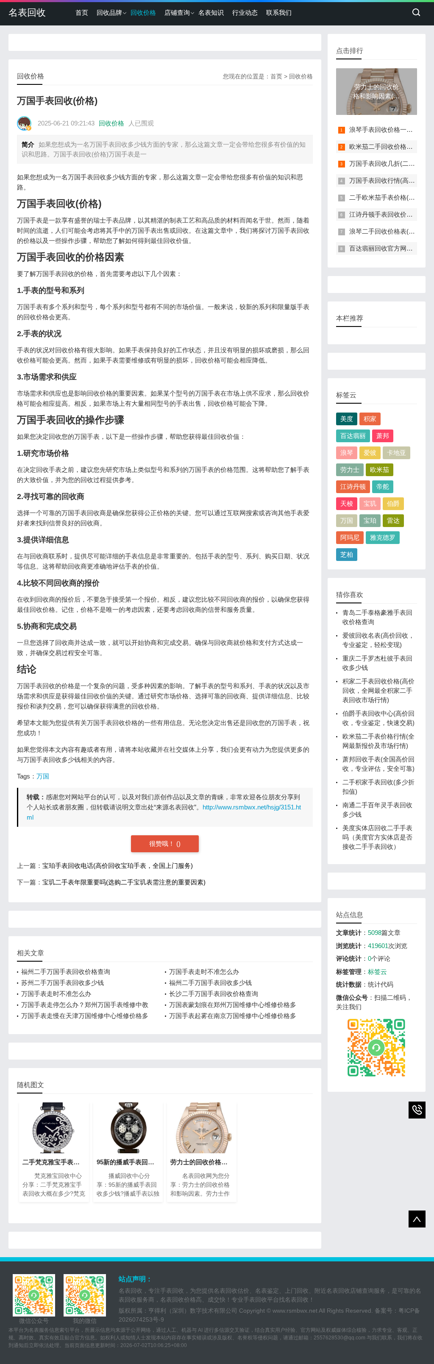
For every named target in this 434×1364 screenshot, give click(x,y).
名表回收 (27, 12)
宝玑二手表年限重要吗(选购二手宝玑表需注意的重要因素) (124, 882)
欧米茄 (379, 469)
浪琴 (346, 452)
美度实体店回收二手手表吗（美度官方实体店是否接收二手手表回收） (377, 837)
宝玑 (370, 503)
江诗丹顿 (353, 486)
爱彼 (370, 452)
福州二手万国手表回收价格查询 (65, 971)
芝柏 (346, 554)
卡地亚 (396, 452)
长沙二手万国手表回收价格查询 (213, 993)
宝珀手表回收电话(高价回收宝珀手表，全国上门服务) (117, 865)
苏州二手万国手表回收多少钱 (62, 982)
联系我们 (279, 12)
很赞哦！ (162, 843)
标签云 (377, 971)
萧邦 (382, 435)
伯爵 (393, 503)
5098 (374, 932)
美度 (346, 418)
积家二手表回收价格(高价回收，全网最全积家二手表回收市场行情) (378, 690)
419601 (378, 945)
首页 (81, 12)
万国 (42, 776)
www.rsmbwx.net (295, 1310)
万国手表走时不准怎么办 (204, 971)
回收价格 (143, 12)
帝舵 (382, 486)
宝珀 (370, 520)
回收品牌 (109, 12)
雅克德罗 (382, 537)
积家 (370, 418)
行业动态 (245, 12)
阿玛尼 (349, 537)
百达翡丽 (353, 435)
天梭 (346, 503)
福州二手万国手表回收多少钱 (210, 982)
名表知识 (211, 12)
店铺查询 (177, 12)
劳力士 (349, 469)
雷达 (393, 520)
